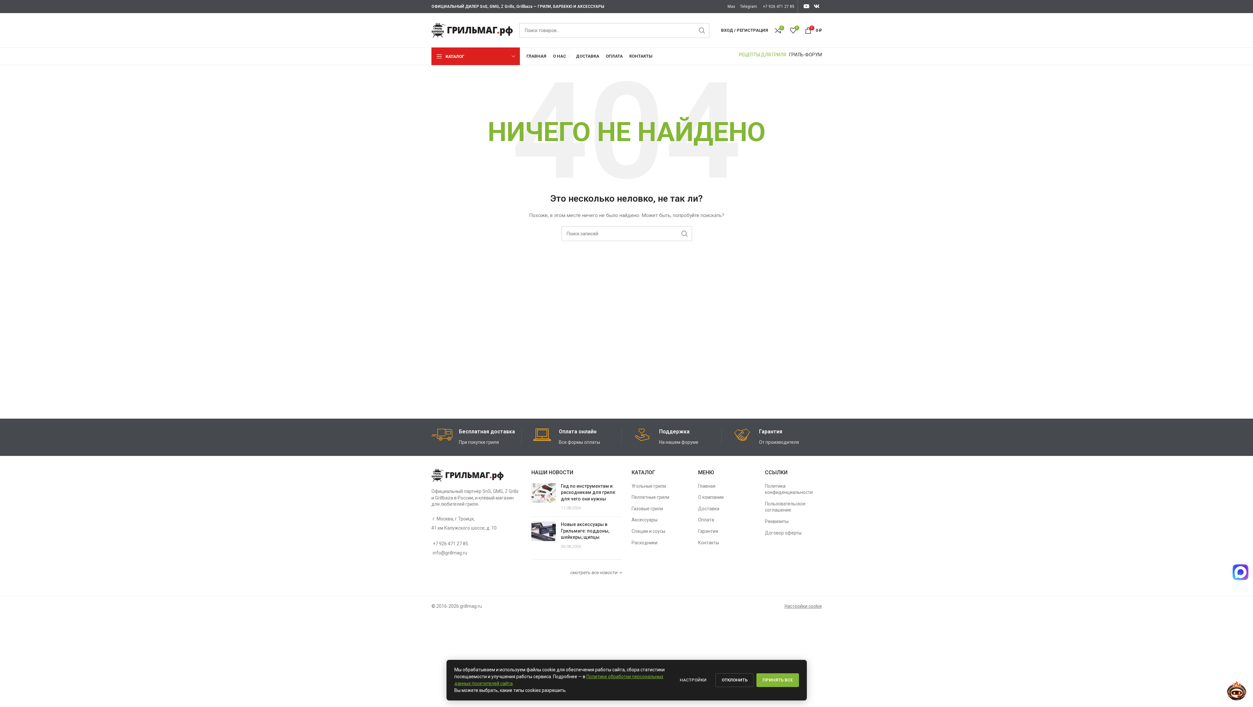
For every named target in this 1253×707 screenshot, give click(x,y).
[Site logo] (472, 29)
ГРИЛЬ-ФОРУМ (805, 54)
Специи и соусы (648, 531)
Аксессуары (644, 519)
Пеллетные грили (650, 497)
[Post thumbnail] (543, 497)
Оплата (706, 519)
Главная (706, 486)
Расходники (644, 542)
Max (731, 6)
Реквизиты (776, 521)
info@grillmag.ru (450, 552)
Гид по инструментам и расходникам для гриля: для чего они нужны (588, 492)
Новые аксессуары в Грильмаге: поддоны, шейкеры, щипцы (585, 531)
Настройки (693, 680)
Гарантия (708, 531)
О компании (711, 497)
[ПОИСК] (702, 30)
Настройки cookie (803, 606)
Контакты (708, 542)
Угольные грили (649, 486)
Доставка (708, 508)
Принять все (778, 680)
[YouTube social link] (806, 6)
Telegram (748, 6)
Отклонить (735, 680)
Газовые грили (647, 508)
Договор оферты (783, 532)
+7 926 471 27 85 (778, 6)
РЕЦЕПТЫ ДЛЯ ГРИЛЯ (762, 54)
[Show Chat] (1239, 572)
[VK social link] (816, 6)
